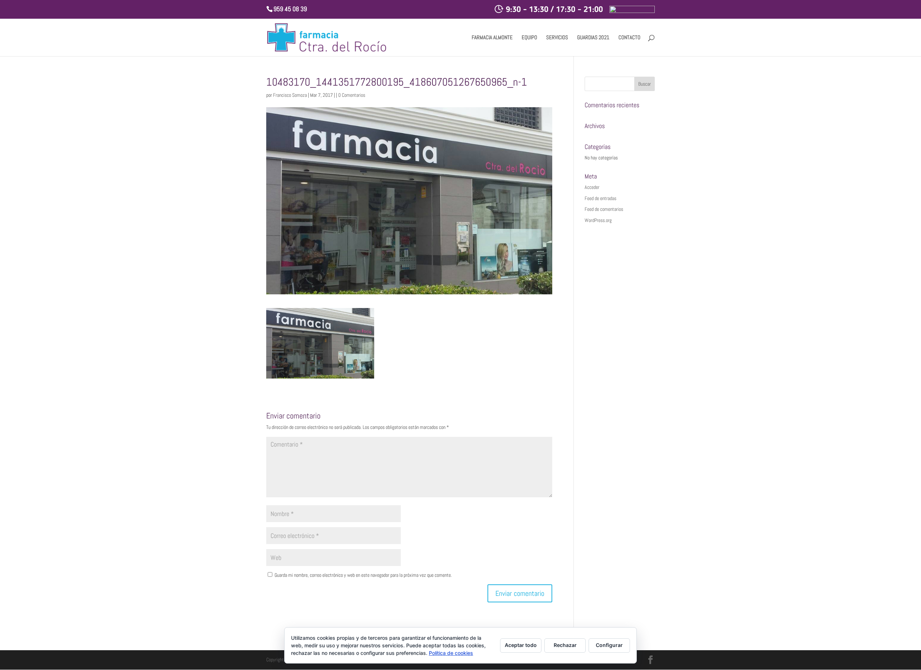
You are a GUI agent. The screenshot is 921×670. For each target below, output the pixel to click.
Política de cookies (451, 653)
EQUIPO (529, 38)
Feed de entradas (600, 198)
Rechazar (565, 645)
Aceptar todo (521, 645)
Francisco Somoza (290, 95)
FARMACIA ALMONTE (492, 38)
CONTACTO (629, 38)
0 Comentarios (351, 95)
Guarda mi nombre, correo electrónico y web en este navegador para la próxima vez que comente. (363, 575)
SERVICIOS (557, 38)
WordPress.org (598, 220)
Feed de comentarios (604, 209)
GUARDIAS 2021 (593, 38)
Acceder (592, 187)
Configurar (609, 645)
